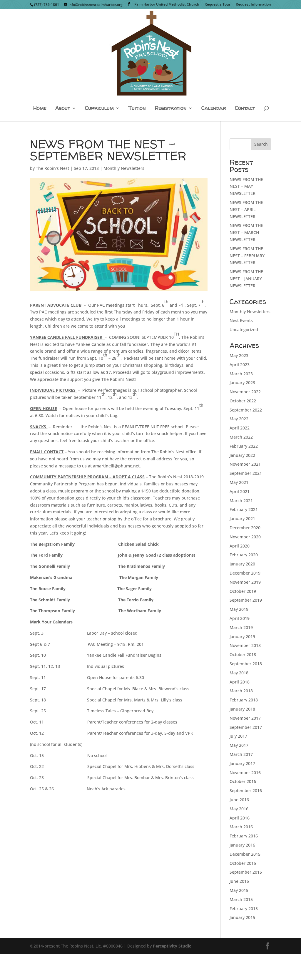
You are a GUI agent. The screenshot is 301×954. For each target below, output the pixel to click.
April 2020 (240, 546)
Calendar (213, 108)
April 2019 (240, 618)
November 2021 (245, 464)
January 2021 (242, 518)
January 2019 (242, 636)
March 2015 (241, 899)
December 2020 (245, 527)
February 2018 (244, 700)
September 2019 (246, 600)
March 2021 (241, 500)
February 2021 (244, 509)
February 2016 (244, 836)
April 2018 (240, 682)
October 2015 (243, 863)
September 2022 (246, 410)
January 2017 (242, 763)
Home (39, 108)
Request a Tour (217, 5)
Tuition (137, 108)
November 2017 (245, 718)
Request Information (253, 5)
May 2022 (239, 419)
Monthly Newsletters (123, 168)
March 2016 (241, 826)
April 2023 (240, 364)
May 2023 (239, 355)
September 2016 (246, 790)
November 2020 (245, 537)
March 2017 (241, 754)
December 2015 (245, 854)
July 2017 (238, 736)
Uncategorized (244, 329)
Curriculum (99, 108)
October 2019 (243, 591)
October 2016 (243, 781)
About (62, 108)
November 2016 (245, 772)
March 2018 (241, 690)
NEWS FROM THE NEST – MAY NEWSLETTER (246, 186)
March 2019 (241, 627)
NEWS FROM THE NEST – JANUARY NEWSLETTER (246, 278)
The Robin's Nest (52, 168)
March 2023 (241, 373)
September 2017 (246, 727)
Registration (171, 108)
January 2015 (242, 917)
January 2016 (242, 845)
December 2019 (245, 573)
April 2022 (240, 428)
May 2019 (239, 609)
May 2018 (239, 673)
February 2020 (244, 555)
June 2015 (239, 881)
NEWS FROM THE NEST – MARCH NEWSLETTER (246, 232)
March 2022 (241, 437)
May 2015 (239, 890)
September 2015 (246, 872)
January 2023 (242, 382)
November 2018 (245, 645)
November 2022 (245, 391)
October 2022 (243, 401)
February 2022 (244, 446)
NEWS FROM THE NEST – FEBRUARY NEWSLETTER (247, 256)
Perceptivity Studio (172, 946)
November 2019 (245, 582)
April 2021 (240, 491)
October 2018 (243, 654)
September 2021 (246, 473)
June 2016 (239, 799)
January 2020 (242, 564)
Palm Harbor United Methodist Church (166, 5)
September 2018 (246, 663)
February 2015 (244, 908)
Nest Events (241, 320)
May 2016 (239, 809)
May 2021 (239, 482)
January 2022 (242, 455)
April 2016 (240, 818)
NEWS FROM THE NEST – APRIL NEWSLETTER (246, 209)
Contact (245, 108)
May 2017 (239, 745)
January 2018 (242, 709)
